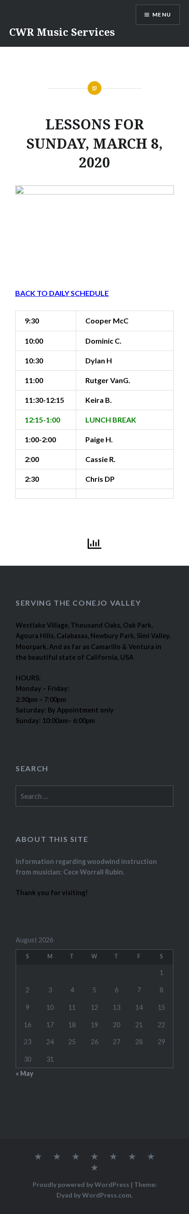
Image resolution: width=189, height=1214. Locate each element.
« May (24, 1073)
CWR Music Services (62, 32)
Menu (161, 14)
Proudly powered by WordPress (81, 1184)
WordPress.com (106, 1195)
